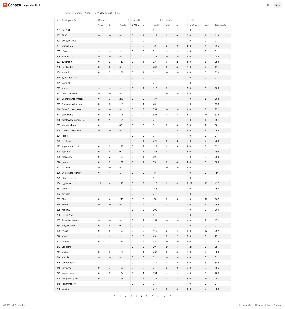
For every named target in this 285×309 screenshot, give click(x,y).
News (67, 13)
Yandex (21, 305)
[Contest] (12, 5)
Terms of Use (245, 305)
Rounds (78, 13)
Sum (207, 25)
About (88, 13)
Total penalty (220, 25)
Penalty (122, 25)
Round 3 (170, 20)
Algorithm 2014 (32, 5)
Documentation (263, 305)
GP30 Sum (194, 25)
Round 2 (136, 20)
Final (117, 13)
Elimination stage (103, 13)
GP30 (100, 25)
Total (192, 20)
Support (278, 305)
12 (163, 295)
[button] (69, 20)
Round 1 (102, 20)
